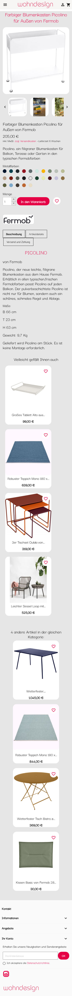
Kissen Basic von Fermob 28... (36, 882)
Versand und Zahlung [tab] (18, 242)
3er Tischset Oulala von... (28, 542)
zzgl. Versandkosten (25, 141)
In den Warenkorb (33, 201)
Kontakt (6, 908)
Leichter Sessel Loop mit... (28, 605)
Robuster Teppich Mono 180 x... (28, 478)
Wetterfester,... (36, 690)
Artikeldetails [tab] (36, 234)
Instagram (6, 974)
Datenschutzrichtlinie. (38, 963)
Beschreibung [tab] (14, 234)
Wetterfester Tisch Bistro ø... (36, 818)
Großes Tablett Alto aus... (28, 414)
